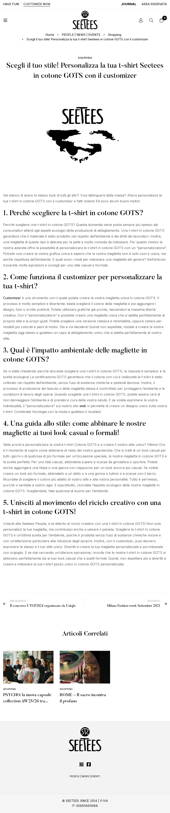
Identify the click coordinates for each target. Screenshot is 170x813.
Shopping (114, 35)
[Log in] (141, 20)
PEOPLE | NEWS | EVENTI (85, 776)
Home (49, 35)
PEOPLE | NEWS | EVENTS (81, 35)
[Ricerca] (151, 20)
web (82, 406)
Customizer (12, 298)
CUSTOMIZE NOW (36, 4)
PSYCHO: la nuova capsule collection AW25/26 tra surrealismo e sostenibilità (27, 701)
